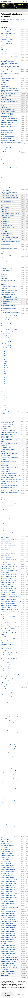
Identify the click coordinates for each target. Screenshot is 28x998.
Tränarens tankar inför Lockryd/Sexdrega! (10, 732)
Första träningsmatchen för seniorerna (9, 824)
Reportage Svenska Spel (6, 124)
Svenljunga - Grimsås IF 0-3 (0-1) (8, 798)
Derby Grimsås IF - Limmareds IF (8, 126)
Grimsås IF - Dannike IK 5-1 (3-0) (8, 871)
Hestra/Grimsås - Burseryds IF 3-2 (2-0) (9, 485)
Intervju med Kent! (5, 666)
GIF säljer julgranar (5, 221)
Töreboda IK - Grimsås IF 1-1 (7, 714)
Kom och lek (3, 97)
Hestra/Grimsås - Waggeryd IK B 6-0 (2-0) (10, 457)
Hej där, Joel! (3, 379)
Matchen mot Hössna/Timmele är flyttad (9, 120)
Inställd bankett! (4, 428)
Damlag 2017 (3, 636)
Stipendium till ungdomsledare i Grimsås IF (10, 674)
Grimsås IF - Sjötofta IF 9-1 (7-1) (8, 808)
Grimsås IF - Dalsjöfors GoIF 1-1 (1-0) (9, 933)
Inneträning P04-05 (5, 415)
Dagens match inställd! (6, 549)
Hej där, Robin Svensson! (6, 301)
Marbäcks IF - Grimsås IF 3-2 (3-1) (8, 919)
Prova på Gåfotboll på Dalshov (7, 341)
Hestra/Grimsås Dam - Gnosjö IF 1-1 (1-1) (10, 574)
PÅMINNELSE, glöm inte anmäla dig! (9, 286)
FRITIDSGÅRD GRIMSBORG (7, 39)
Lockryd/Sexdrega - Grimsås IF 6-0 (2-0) (9, 730)
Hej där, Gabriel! (4, 355)
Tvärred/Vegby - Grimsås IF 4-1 (7, 718)
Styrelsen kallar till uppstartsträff (8, 517)
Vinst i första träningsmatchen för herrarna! (10, 169)
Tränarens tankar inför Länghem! (8, 786)
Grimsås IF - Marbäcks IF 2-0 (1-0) (8, 788)
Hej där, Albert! (4, 399)
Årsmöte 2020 (4, 278)
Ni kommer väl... (4, 37)
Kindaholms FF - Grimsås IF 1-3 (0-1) (9, 812)
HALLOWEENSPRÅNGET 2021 (7, 201)
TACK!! (2, 310)
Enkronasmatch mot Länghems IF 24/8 (9, 315)
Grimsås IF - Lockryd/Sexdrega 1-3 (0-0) (9, 778)
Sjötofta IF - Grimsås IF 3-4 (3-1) (8, 760)
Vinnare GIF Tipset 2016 (6, 706)
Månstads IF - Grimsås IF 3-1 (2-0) (8, 746)
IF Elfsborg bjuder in (5, 969)
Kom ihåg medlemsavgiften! (7, 130)
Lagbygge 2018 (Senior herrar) (7, 530)
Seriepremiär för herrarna (6, 335)
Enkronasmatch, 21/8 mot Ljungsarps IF (9, 907)
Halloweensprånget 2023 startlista (8, 111)
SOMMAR (3, 909)
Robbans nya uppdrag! (5, 680)
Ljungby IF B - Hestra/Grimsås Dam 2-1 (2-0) (10, 609)
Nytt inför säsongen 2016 (6, 849)
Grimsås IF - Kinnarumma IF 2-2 (8, 704)
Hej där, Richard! (4, 359)
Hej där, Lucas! (4, 349)
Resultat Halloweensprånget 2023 (8, 109)
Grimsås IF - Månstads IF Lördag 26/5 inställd (11, 479)
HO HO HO (3, 419)
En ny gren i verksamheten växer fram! (9, 88)
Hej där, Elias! (4, 365)
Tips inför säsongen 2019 (6, 339)
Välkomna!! (3, 82)
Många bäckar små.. (5, 259)
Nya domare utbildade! (5, 646)
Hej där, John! (4, 377)
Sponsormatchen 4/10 (5, 235)
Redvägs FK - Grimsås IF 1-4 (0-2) (8, 772)
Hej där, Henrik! (4, 397)
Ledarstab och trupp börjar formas (8, 280)
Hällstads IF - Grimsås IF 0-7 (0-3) (8, 594)
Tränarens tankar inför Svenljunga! (8, 748)
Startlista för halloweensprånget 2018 (9, 432)
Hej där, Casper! (4, 353)
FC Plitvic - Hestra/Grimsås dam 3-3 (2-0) (10, 626)
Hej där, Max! (3, 385)
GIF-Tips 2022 (4, 163)
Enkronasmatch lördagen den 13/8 (8, 758)
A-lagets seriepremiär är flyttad (7, 501)
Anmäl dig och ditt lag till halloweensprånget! (10, 453)
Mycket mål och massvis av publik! (8, 461)
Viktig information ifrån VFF (6, 270)
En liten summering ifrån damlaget (8, 389)
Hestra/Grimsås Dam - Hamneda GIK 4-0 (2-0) (11, 601)
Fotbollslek (3, 276)
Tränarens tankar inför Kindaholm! (8, 766)
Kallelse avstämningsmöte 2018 (7, 424)
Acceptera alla (20, 994)
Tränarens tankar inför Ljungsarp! (8, 756)
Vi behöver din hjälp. (5, 179)
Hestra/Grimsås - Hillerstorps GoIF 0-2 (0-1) (10, 630)
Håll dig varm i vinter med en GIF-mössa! (9, 658)
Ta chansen (3, 834)
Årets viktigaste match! (6, 239)
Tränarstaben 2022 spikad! (6, 185)
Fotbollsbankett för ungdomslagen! (8, 545)
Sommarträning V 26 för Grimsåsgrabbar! (9, 921)
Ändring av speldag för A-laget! (7, 875)
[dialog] (14, 988)
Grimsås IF (3, 251)
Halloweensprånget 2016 (6, 702)
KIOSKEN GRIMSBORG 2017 (7, 644)
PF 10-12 (3, 497)
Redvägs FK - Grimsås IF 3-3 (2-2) (8, 937)
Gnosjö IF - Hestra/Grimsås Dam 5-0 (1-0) (10, 605)
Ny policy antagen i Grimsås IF (7, 951)
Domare (2, 526)
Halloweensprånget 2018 (6, 469)
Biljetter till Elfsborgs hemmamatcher (9, 949)
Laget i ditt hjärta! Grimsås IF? (7, 534)
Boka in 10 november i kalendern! (8, 449)
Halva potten (3, 459)
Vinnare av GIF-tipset (5, 857)
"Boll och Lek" (4, 49)
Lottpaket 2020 (4, 223)
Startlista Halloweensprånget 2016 (8, 700)
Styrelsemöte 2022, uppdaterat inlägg (9, 167)
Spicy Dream (3, 618)
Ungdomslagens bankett (6, 426)
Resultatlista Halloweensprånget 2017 (9, 539)
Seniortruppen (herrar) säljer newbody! (9, 660)
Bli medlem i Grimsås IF (6, 35)
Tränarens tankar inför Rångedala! (8, 869)
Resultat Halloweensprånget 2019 (8, 292)
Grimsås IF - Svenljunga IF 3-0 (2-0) (8, 744)
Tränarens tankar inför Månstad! (7, 750)
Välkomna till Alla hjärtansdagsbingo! (9, 41)
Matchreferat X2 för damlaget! (7, 586)
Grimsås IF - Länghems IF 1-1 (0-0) (8, 576)
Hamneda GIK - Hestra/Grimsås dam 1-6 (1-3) (10, 566)
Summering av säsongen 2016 (7, 698)
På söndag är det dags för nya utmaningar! (10, 716)
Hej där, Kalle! (4, 361)
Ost (1, 321)
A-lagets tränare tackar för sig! (7, 694)
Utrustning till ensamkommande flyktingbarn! (10, 818)
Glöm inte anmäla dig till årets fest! (8, 434)
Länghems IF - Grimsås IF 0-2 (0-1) (8, 782)
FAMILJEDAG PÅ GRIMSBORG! (8, 33)
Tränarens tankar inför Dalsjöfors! (8, 881)
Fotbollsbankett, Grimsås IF (7, 547)
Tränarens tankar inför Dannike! (7, 728)
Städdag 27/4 (3, 343)
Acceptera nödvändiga (7, 994)
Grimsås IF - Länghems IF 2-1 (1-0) (8, 734)
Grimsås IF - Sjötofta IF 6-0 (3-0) (8, 973)
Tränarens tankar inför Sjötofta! (7, 762)
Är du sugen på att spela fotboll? (8, 78)
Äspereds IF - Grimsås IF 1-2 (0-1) (8, 961)
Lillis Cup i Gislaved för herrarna (7, 391)
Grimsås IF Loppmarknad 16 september (9, 570)
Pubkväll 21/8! (4, 905)
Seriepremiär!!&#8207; (5, 975)
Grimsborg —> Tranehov (6, 161)
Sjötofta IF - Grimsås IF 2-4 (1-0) (8, 917)
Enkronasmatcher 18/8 (5, 471)
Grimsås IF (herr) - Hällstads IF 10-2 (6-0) (10, 553)
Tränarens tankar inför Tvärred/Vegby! (9, 770)
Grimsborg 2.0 (4, 205)
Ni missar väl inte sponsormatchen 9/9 (9, 157)
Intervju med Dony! (5, 676)
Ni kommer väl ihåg (5, 80)
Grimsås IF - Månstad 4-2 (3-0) (7, 792)
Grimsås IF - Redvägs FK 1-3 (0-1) (8, 588)
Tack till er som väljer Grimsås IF (8, 181)
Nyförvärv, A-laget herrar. (6, 515)
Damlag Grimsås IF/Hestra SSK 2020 (9, 290)
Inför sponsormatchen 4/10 (6, 233)
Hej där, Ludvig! (4, 401)
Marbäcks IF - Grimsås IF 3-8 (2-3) (8, 590)
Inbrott (2, 325)
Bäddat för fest (4, 149)
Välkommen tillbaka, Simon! (7, 171)
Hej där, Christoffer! (5, 367)
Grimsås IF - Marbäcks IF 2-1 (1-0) (8, 632)
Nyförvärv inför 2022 (5, 177)
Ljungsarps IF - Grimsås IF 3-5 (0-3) (8, 599)
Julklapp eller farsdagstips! (6, 682)
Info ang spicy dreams (5, 640)
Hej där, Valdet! (4, 357)
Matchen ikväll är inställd (6, 147)
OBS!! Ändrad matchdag (6, 95)
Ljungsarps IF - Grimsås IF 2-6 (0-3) (8, 947)
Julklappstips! (4, 441)
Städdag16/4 (3, 822)
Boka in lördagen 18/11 (5, 555)
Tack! (2, 736)
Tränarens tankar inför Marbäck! (7, 742)
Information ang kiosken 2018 (7, 505)
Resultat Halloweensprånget (7, 851)
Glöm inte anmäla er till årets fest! (8, 140)
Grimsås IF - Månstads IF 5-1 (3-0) (8, 911)
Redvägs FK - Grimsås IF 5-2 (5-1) (8, 622)
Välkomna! (3, 45)
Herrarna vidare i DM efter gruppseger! (9, 345)
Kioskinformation (4, 806)
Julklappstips (3, 175)
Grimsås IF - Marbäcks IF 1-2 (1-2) (8, 863)
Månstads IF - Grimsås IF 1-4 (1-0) (8, 578)
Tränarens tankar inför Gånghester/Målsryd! (10, 897)
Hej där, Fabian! (4, 383)
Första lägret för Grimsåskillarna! (8, 901)
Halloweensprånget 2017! (6, 543)
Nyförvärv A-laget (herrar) (6, 393)
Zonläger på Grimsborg (5, 955)
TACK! (2, 551)
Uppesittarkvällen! (4, 417)
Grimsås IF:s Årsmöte (5, 654)
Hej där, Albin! (4, 395)
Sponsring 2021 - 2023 (5, 217)
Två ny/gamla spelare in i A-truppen (8, 826)
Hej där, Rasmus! (4, 371)
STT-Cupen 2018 (4, 522)
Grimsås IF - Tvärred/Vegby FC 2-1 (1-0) (9, 768)
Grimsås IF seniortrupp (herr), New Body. (9, 524)
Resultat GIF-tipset (5, 145)
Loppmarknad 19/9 (5, 873)
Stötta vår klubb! (4, 107)
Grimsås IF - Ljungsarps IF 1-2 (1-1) (8, 559)
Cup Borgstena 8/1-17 (5, 662)
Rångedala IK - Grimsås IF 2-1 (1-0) (8, 867)
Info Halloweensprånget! (6, 138)
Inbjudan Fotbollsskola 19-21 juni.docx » (17, 19)
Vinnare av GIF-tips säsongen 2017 (8, 503)
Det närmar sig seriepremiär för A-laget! (9, 638)
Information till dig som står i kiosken (9, 967)
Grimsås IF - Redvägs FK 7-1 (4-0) (8, 883)
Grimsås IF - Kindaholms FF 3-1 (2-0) (9, 764)
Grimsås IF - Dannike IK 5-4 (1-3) (8, 726)
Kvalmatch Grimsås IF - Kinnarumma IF (9, 708)
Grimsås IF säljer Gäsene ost (7, 333)
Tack (2, 816)
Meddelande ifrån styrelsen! (7, 796)
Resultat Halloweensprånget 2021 (8, 187)
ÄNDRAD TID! (4, 445)
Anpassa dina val (5, 990)
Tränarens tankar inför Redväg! (7, 722)
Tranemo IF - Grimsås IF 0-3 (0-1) (8, 584)
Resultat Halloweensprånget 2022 (8, 136)
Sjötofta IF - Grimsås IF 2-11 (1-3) (8, 564)
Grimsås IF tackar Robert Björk (7, 690)
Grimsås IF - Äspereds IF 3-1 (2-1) (8, 580)
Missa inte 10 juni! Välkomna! (7, 51)
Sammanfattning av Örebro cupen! (8, 915)
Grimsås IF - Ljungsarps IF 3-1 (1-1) (8, 891)
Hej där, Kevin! (4, 387)
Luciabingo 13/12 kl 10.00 (6, 43)
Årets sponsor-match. (5, 244)
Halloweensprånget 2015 (6, 859)
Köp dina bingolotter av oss (6, 132)
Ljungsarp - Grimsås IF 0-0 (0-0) (7, 802)
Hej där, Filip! (3, 351)
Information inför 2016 (5, 843)
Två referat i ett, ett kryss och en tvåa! (9, 473)
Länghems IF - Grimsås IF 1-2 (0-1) (8, 628)
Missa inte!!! (3, 84)
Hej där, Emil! (3, 381)
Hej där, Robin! (4, 373)
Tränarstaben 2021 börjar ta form (8, 227)
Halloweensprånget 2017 (6, 557)
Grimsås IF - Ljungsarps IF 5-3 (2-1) (8, 752)
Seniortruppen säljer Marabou (7, 225)
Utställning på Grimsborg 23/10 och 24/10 (10, 855)
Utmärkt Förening (4, 830)
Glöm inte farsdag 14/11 (6, 183)
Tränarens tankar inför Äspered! (7, 903)
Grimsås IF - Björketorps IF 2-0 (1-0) (8, 509)
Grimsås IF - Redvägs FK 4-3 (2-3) (8, 720)
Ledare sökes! (4, 828)
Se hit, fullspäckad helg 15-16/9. (8, 568)
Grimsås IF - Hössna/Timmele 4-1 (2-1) (9, 347)
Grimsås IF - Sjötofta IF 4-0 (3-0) (8, 603)
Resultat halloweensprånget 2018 (8, 430)
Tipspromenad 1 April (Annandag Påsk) (9, 101)
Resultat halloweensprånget (6, 692)
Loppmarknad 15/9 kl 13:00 (6, 455)
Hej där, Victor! (4, 375)
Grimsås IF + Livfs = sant (6, 265)
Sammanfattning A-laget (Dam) (7, 582)
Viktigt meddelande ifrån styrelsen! (8, 784)
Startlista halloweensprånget (7, 853)
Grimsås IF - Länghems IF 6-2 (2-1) (8, 887)
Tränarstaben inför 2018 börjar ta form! (9, 532)
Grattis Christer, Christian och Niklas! (9, 443)
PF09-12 (2, 634)
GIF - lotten (3, 165)
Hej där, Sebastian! (5, 363)
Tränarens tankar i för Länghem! (7, 738)
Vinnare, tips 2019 (4, 288)
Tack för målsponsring (5, 409)
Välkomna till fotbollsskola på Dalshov (9, 624)
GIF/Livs (2, 253)
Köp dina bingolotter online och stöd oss (9, 263)
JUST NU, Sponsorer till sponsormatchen (9, 118)
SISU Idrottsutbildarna (5, 861)
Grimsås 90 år (4, 134)
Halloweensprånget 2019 (6, 317)
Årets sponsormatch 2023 (6, 116)
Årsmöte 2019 (4, 407)
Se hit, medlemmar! (5, 650)
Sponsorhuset (4, 219)
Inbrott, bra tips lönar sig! (6, 323)
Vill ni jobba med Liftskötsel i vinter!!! (9, 710)
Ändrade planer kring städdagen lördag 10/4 (10, 213)
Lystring (2, 495)
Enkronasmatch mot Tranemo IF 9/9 (8, 155)
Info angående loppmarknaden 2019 (8, 308)
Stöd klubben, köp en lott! (6, 841)
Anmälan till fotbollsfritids (6, 319)
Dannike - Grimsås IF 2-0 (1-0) (7, 774)
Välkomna (3, 47)
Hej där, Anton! (4, 369)
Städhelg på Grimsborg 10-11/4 (7, 215)
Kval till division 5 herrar (6, 447)
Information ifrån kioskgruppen (7, 337)
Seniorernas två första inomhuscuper (9, 664)
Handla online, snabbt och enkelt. (8, 261)
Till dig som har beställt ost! (7, 331)
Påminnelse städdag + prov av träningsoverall (10, 499)
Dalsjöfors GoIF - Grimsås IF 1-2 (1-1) (9, 879)
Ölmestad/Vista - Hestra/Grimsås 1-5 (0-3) (10, 490)
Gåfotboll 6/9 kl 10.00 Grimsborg (8, 93)
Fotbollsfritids (3, 327)
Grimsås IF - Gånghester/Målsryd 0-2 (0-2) (10, 957)
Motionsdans (3, 173)
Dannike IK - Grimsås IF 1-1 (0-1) (8, 592)
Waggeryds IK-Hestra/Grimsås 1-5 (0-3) (9, 481)
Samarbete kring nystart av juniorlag (8, 670)
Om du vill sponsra (5, 465)
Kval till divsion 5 (4, 303)
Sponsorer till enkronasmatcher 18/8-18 (9, 467)
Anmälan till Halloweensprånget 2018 (9, 439)
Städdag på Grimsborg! (6, 648)
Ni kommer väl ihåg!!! (5, 69)
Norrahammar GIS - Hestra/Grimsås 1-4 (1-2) (10, 475)
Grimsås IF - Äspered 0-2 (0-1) (7, 899)
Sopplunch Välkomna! (5, 86)
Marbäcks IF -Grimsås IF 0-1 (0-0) (8, 740)
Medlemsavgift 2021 (5, 207)
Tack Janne (3, 483)
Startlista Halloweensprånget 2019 (8, 294)
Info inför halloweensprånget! (7, 696)
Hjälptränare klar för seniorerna (7, 668)
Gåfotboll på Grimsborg (6, 99)
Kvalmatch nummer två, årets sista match (10, 299)
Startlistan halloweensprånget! (7, 541)
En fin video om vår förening (7, 122)
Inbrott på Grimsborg (5, 839)
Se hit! (2, 513)
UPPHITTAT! (3, 451)
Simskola (3, 620)
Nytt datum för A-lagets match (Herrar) (9, 159)
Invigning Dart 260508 (5, 31)
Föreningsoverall (4, 847)
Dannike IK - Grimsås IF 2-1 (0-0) (8, 929)
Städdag (2, 642)
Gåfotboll (2, 105)
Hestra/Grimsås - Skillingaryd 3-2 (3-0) (9, 329)
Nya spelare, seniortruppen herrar (8, 519)
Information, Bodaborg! (5, 684)
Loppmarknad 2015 (5, 943)
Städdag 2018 (4, 507)
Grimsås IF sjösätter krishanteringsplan (9, 652)
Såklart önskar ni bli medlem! (7, 71)
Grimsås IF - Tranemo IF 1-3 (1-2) (8, 616)
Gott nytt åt (3, 528)
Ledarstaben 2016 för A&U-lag (7, 845)
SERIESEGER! (4, 231)
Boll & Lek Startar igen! (6, 29)
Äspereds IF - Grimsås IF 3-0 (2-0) (8, 607)
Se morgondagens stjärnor (6, 832)
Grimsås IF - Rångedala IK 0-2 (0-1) (8, 925)
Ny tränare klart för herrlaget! (7, 678)
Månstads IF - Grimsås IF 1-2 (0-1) (8, 965)
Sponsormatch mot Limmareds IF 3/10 (9, 195)
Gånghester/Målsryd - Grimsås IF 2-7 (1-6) (10, 893)
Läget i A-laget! (4, 820)
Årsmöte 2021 (4, 209)
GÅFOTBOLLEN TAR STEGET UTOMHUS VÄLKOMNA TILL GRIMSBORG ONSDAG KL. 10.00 (11, 75)
